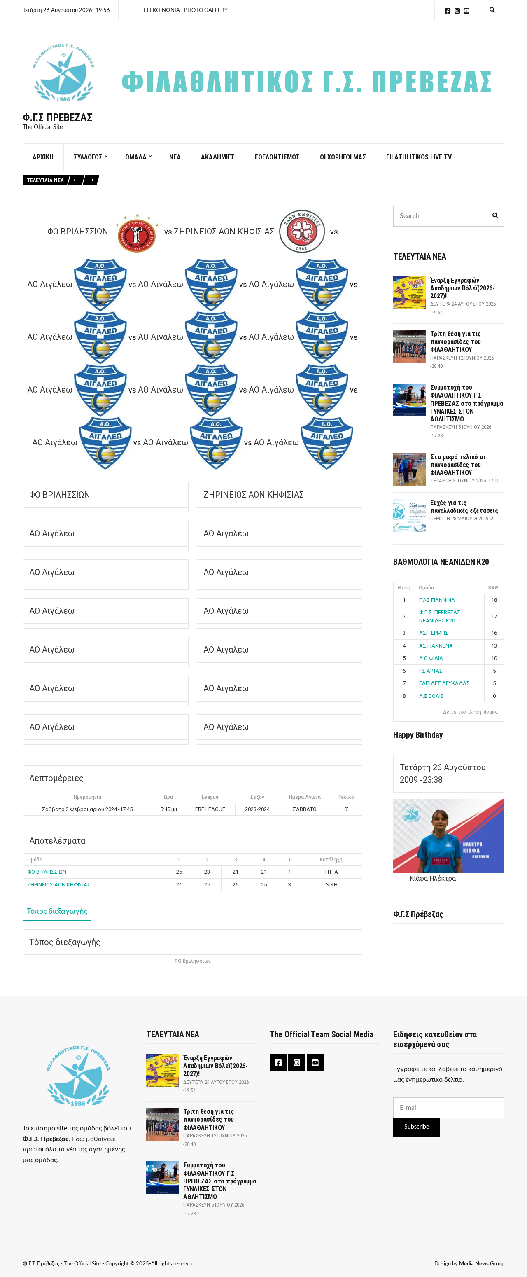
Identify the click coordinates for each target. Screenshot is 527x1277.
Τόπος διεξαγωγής (57, 911)
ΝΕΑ (175, 157)
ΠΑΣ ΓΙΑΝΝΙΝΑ (437, 600)
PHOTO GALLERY (206, 10)
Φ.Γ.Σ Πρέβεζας (57, 117)
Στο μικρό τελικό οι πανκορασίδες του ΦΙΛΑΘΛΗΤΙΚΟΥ (457, 465)
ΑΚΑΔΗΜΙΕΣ (218, 157)
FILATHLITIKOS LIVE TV (419, 157)
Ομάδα (426, 588)
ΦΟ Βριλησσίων (192, 961)
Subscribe (416, 1127)
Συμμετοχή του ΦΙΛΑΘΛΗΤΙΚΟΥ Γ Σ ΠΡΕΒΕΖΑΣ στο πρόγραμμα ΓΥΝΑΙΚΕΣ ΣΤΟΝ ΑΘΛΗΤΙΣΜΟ (466, 403)
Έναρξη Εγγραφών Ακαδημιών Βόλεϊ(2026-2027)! (462, 288)
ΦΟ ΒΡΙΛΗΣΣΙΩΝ (46, 872)
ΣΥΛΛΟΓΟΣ (88, 157)
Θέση (404, 588)
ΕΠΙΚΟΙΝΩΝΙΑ (162, 10)
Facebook (448, 11)
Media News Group (481, 1264)
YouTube (467, 11)
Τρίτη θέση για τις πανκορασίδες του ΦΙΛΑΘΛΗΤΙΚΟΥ (455, 341)
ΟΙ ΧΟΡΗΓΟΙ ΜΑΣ (343, 157)
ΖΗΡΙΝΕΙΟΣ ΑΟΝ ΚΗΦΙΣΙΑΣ (59, 885)
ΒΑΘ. (494, 588)
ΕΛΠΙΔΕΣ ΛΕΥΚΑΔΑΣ (444, 683)
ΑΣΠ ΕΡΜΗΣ (433, 633)
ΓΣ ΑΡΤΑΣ (431, 671)
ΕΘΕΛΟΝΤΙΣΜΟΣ (277, 157)
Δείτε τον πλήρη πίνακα (470, 712)
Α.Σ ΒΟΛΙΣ (431, 696)
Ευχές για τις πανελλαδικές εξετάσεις (464, 507)
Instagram (457, 11)
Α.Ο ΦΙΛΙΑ (431, 658)
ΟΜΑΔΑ (136, 157)
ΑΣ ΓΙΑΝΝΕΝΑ (436, 646)
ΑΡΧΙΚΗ (43, 157)
